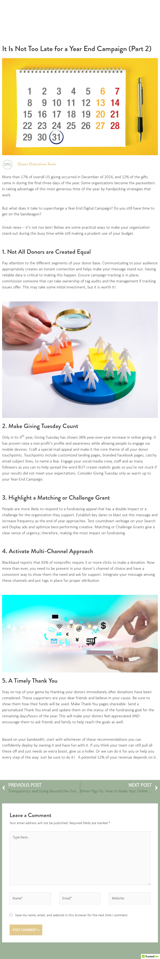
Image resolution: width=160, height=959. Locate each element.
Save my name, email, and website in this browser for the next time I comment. (71, 915)
